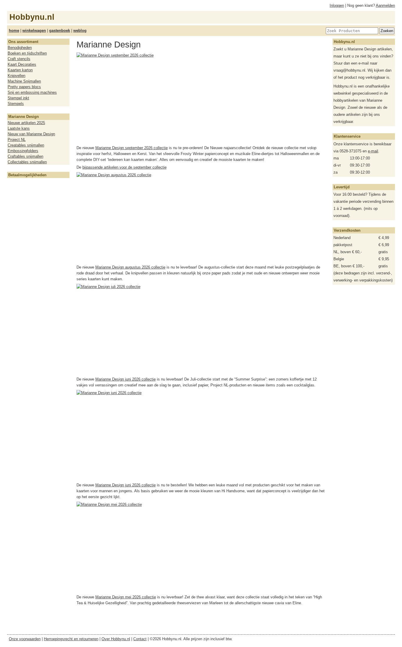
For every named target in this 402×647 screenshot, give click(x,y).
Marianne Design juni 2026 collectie (125, 379)
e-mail (373, 151)
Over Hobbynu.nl (116, 639)
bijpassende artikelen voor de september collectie (124, 167)
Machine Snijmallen (24, 81)
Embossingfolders (23, 151)
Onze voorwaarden (25, 639)
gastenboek (59, 30)
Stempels (16, 103)
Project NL (17, 139)
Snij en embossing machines (32, 92)
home (14, 30)
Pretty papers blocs (24, 87)
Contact (140, 639)
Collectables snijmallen (27, 162)
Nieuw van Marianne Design (31, 134)
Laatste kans (19, 128)
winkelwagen (34, 30)
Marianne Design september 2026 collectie (131, 148)
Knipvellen (16, 75)
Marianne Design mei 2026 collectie (125, 597)
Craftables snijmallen (25, 156)
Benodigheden (20, 47)
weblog (80, 30)
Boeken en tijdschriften (27, 53)
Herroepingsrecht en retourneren (71, 639)
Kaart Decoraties (22, 64)
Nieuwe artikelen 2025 (26, 123)
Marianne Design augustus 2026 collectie (130, 267)
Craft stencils (19, 59)
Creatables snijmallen (26, 145)
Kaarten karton (20, 70)
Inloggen (337, 5)
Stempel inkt (18, 98)
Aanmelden (385, 5)
